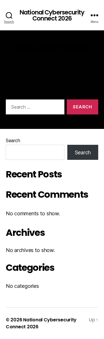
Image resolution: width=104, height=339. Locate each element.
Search (13, 140)
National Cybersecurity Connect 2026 (52, 15)
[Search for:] (33, 108)
